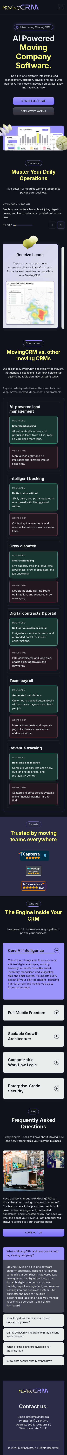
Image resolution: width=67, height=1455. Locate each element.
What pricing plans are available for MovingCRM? (29, 1348)
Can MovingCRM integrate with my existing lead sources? (33, 1334)
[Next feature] (60, 225)
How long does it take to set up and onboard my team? (28, 1320)
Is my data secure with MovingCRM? (29, 1361)
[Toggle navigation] (61, 7)
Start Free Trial (33, 100)
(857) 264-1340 (38, 1420)
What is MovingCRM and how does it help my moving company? (32, 1253)
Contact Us (33, 1232)
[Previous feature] (52, 225)
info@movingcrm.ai (37, 1416)
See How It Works (33, 111)
